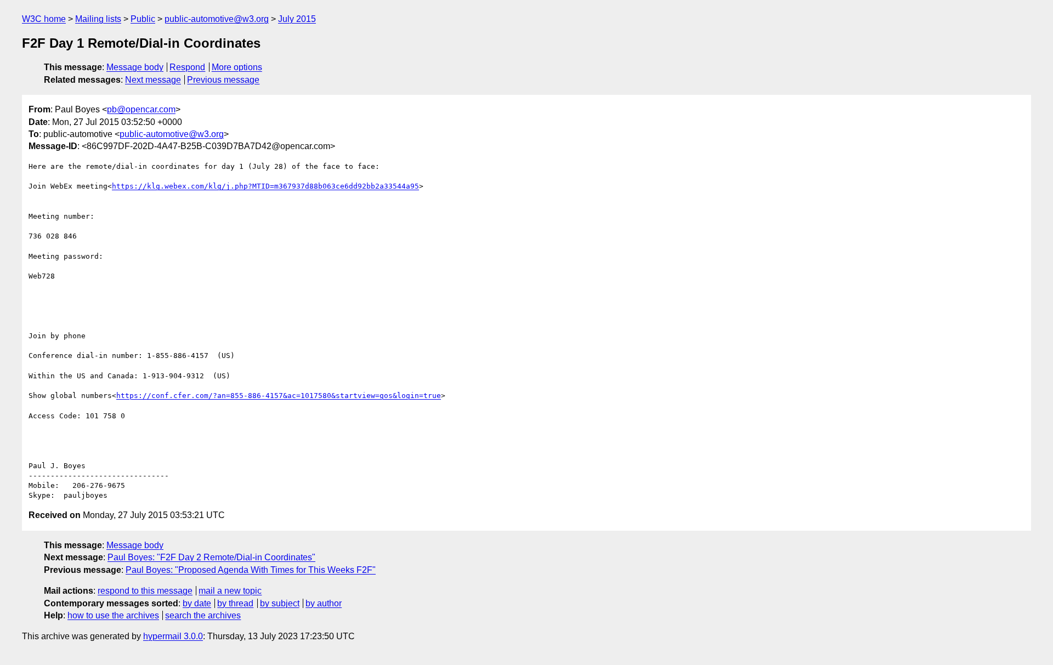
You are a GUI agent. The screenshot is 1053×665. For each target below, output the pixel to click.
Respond (187, 67)
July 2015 (297, 19)
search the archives (203, 615)
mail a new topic (230, 590)
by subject (279, 603)
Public (143, 19)
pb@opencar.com (141, 109)
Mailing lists (98, 19)
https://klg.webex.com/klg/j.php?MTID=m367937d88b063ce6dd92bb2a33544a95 (265, 186)
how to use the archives (113, 615)
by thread (235, 603)
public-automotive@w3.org (217, 19)
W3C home (44, 19)
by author (323, 603)
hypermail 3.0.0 (173, 636)
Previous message (223, 79)
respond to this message (145, 590)
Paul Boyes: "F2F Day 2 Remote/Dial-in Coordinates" (211, 557)
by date (197, 603)
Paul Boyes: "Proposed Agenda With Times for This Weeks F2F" (251, 570)
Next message (153, 79)
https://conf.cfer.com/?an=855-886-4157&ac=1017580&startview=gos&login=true (278, 395)
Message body (134, 67)
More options (237, 67)
